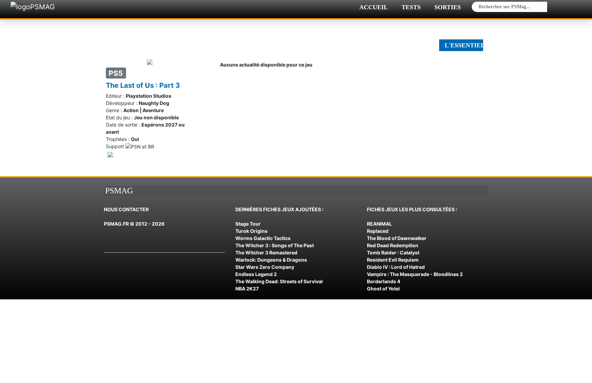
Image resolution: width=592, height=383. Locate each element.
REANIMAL (379, 224)
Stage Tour (248, 224)
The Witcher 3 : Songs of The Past (274, 245)
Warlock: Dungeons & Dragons (271, 260)
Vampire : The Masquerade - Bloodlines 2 (415, 274)
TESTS (411, 7)
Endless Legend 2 (256, 274)
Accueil (373, 7)
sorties (447, 7)
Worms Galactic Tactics (263, 238)
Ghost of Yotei (383, 288)
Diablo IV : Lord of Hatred (396, 267)
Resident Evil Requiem (393, 260)
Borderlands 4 (383, 281)
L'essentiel (464, 45)
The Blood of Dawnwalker (397, 238)
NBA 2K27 (247, 288)
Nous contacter (126, 209)
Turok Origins (251, 231)
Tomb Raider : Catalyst (393, 252)
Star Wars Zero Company (264, 267)
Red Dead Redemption (392, 245)
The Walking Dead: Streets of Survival (279, 281)
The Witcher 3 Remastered (266, 252)
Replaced (377, 231)
